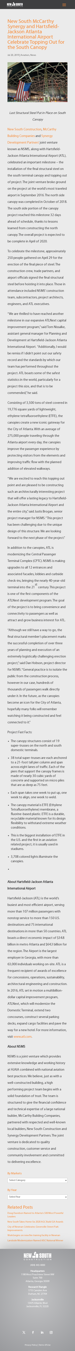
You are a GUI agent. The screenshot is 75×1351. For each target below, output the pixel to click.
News (33, 55)
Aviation (25, 55)
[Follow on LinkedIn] (42, 1332)
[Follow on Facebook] (33, 1332)
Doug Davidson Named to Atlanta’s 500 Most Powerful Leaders (35, 1215)
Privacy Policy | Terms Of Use (37, 1345)
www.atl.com (23, 1037)
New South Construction (25, 129)
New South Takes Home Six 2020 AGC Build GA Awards (35, 1222)
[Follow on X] (24, 1332)
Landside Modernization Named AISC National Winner (35, 1240)
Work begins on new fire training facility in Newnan (34, 1235)
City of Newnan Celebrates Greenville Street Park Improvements (33, 1229)
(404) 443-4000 (37, 1265)
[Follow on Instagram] (51, 1332)
